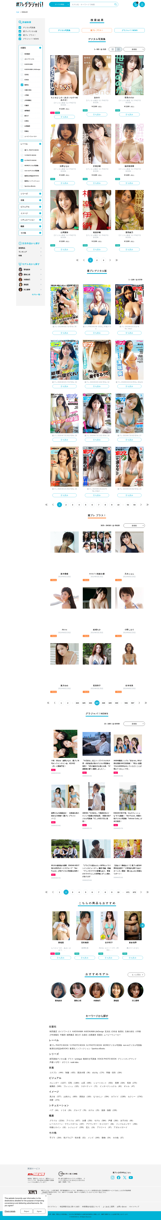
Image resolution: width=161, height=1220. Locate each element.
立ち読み (64, 117)
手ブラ (56, 1138)
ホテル (94, 1110)
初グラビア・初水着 (75, 1138)
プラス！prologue (75, 1059)
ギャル (130, 1086)
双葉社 (27, 131)
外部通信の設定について (91, 1206)
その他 (23, 233)
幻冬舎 (27, 79)
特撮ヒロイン (58, 1127)
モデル (100, 1120)
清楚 (55, 1100)
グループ (80, 1110)
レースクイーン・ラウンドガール (67, 1124)
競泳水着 (84, 1072)
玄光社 (27, 74)
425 (83, 703)
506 (126, 703)
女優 (87, 1120)
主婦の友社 (28, 90)
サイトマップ (134, 1206)
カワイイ (119, 1096)
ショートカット (103, 1083)
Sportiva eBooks (30, 186)
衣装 (22, 200)
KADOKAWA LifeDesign (32, 69)
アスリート (105, 1127)
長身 (132, 1083)
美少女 (56, 1096)
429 (110, 703)
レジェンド (76, 1127)
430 (116, 703)
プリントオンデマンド (127, 1059)
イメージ (24, 213)
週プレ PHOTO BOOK (32, 150)
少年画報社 (28, 100)
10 (118, 505)
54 (134, 505)
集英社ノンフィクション (32, 181)
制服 (70, 1072)
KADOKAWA (29, 64)
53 (128, 505)
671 (127, 892)
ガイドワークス (29, 59)
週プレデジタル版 (30, 31)
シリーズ (24, 194)
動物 (107, 1138)
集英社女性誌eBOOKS (32, 176)
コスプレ (57, 1072)
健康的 (56, 1086)
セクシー (136, 1096)
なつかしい (101, 1096)
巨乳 (74, 1083)
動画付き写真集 (89, 1059)
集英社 (27, 85)
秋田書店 (27, 54)
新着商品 (22, 248)
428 (103, 703)
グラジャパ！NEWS (31, 39)
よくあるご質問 (108, 1206)
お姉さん (71, 1096)
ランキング (23, 252)
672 (134, 892)
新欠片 (27, 115)
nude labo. (74, 1062)
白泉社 (27, 121)
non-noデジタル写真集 (32, 170)
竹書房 (27, 105)
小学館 (27, 95)
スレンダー (58, 1083)
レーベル (24, 144)
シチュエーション (28, 220)
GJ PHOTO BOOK (30, 160)
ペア (55, 1110)
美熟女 (85, 1096)
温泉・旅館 (109, 1110)
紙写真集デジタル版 (58, 1059)
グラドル (57, 1120)
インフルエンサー (127, 1124)
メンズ (94, 1138)
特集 (20, 255)
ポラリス (65, 1062)
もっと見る (136, 975)
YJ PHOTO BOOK (30, 155)
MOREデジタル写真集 (31, 165)
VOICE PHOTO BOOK (107, 1059)
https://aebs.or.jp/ (46, 1194)
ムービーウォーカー (31, 136)
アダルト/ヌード (120, 1127)
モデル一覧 (36, 294)
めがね (98, 1072)
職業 (22, 226)
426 (90, 703)
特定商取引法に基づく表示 (69, 1206)
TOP (17, 12)
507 (132, 703)
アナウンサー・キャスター (100, 1124)
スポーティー (90, 1086)
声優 (113, 1120)
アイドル (73, 1120)
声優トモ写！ (55, 1062)
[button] (142, 925)
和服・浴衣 (114, 1072)
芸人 (91, 1127)
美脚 (120, 1083)
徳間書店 (27, 110)
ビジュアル (25, 207)
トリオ (67, 1110)
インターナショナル (111, 1086)
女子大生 (127, 1120)
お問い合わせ (122, 1206)
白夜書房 (27, 126)
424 (77, 703)
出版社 (23, 48)
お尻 (86, 1083)
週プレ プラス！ (29, 35)
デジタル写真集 (29, 28)
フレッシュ (72, 1086)
